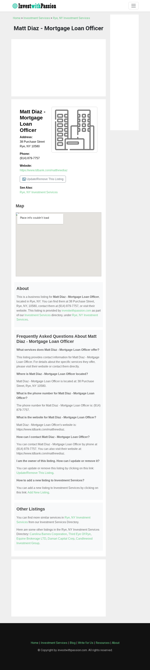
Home (16, 18)
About (115, 643)
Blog (73, 643)
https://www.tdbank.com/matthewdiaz (44, 170)
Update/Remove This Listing (34, 472)
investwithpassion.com (76, 310)
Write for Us (85, 643)
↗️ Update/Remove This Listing (42, 179)
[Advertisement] (58, 67)
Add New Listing (38, 492)
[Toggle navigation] (133, 5)
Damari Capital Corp (61, 538)
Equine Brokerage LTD (31, 538)
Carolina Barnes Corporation (48, 534)
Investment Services (36, 18)
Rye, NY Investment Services (71, 18)
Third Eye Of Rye (79, 534)
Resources (103, 643)
